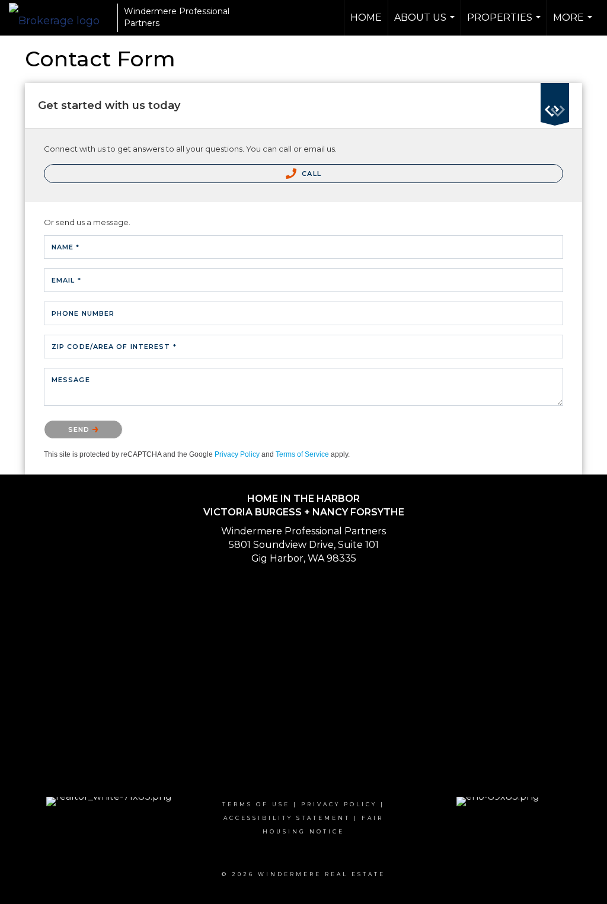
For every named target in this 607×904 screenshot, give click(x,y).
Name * (66, 247)
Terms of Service (302, 454)
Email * (66, 280)
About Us (426, 24)
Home (366, 17)
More (574, 24)
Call (310, 173)
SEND (80, 429)
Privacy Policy (237, 454)
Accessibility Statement (286, 818)
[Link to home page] (60, 18)
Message (71, 380)
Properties (505, 24)
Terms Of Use (256, 804)
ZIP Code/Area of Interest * (114, 346)
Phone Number (83, 313)
